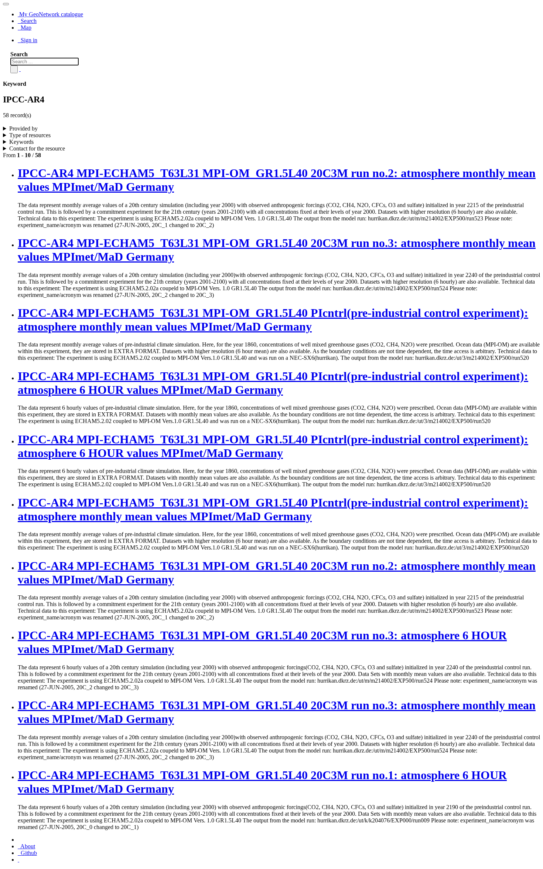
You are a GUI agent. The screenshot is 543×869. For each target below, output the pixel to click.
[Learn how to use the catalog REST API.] (18, 859)
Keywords (21, 142)
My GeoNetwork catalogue (50, 14)
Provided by (23, 128)
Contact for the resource (37, 148)
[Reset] (20, 69)
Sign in (28, 40)
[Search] (14, 69)
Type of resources (30, 135)
